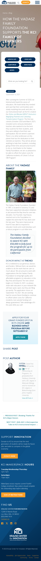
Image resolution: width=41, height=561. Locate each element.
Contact (36, 558)
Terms (31, 558)
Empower (12, 65)
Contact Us (5, 519)
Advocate (12, 59)
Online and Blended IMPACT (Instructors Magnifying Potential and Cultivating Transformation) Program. (21, 116)
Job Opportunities (20, 555)
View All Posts (27, 398)
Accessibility (9, 555)
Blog (10, 13)
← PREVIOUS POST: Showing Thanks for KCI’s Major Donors (19, 416)
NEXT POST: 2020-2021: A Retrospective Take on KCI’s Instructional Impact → (22, 423)
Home (5, 13)
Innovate (28, 65)
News (12, 70)
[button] (18, 3)
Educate (28, 59)
